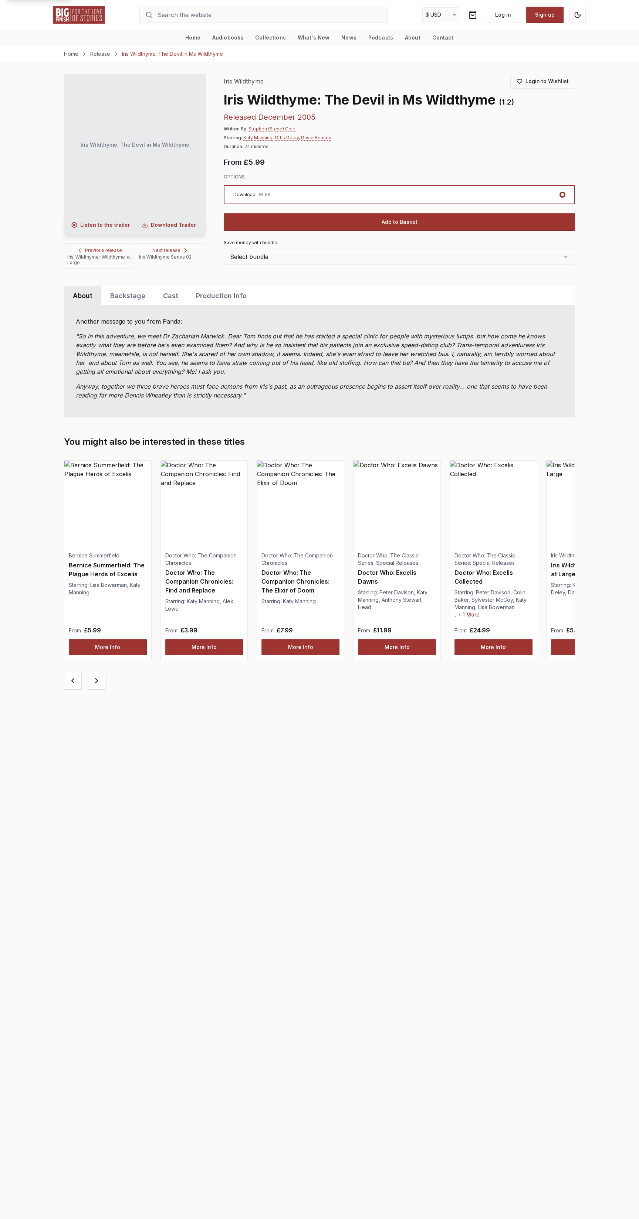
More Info (107, 647)
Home (192, 37)
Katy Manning (258, 137)
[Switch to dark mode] (577, 15)
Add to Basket (399, 222)
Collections (270, 37)
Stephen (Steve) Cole (271, 129)
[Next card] (96, 681)
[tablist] (319, 295)
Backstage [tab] (127, 296)
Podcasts (380, 37)
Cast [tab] (170, 296)
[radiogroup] (399, 194)
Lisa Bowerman (108, 585)
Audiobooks (227, 37)
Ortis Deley (287, 137)
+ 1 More (468, 614)
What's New (313, 37)
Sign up (545, 14)
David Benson (316, 137)
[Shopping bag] (472, 14)
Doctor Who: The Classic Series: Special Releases (388, 559)
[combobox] (399, 257)
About (412, 37)
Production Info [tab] (221, 296)
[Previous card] (73, 681)
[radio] (399, 194)
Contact (443, 37)
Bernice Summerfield (94, 555)
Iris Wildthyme (244, 81)
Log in (503, 14)
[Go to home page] (79, 15)
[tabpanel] (319, 361)
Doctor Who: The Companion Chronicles (201, 559)
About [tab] (82, 296)
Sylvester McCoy (492, 600)
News (348, 37)
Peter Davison (396, 592)
